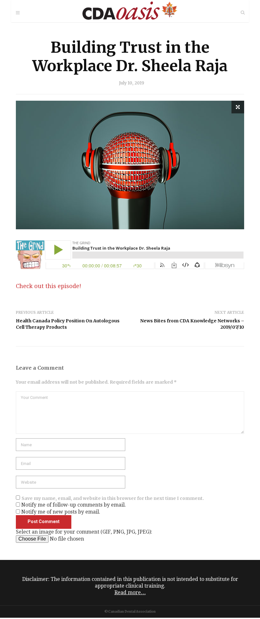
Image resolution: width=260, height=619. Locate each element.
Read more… (130, 592)
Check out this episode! (48, 286)
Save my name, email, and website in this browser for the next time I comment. (113, 498)
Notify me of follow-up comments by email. (73, 505)
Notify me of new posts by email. (60, 512)
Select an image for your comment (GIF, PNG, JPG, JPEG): (84, 532)
